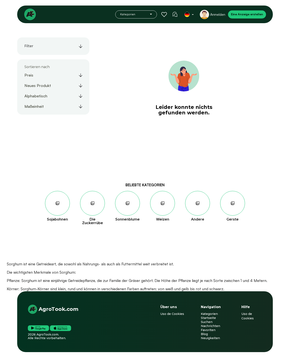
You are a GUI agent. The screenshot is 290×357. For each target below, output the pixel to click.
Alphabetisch (35, 96)
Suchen (207, 322)
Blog (204, 334)
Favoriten (208, 330)
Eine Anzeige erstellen (247, 14)
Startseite (208, 318)
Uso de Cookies (172, 314)
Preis (28, 75)
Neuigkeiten (210, 338)
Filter (28, 46)
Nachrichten (210, 326)
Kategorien (209, 314)
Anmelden (217, 14)
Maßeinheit (34, 106)
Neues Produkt (37, 85)
